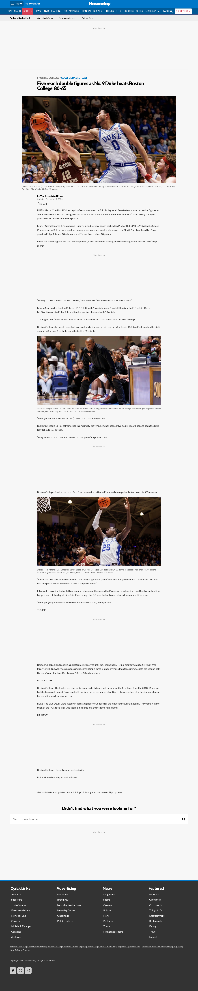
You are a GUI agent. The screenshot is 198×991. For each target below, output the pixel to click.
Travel (152, 931)
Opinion (86, 11)
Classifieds (63, 915)
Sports (28, 11)
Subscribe (16, 899)
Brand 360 (62, 899)
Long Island (14, 11)
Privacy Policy (54, 946)
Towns (106, 926)
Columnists (87, 18)
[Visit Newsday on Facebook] (13, 970)
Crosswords (155, 904)
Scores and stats (67, 18)
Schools (129, 11)
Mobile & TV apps (21, 926)
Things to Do (113, 11)
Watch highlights (45, 18)
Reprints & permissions (129, 946)
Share (44, 204)
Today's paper (18, 904)
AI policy (177, 946)
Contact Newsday (107, 946)
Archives (16, 936)
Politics (107, 910)
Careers (15, 920)
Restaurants (71, 11)
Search (166, 11)
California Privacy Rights (74, 946)
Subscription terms (36, 946)
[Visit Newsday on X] (20, 970)
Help (169, 946)
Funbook (154, 894)
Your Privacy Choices (20, 950)
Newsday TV (152, 11)
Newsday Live (18, 915)
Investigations (52, 11)
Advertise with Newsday (154, 946)
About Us (16, 894)
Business (98, 11)
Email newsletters (20, 910)
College (54, 77)
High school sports (113, 931)
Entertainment (156, 915)
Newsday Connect (67, 910)
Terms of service (18, 946)
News (38, 11)
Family (152, 926)
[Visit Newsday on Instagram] (28, 970)
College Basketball (20, 18)
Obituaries (155, 899)
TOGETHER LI (183, 11)
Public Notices (65, 920)
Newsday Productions (69, 904)
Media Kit (62, 894)
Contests (16, 931)
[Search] (183, 819)
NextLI (153, 936)
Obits (139, 11)
